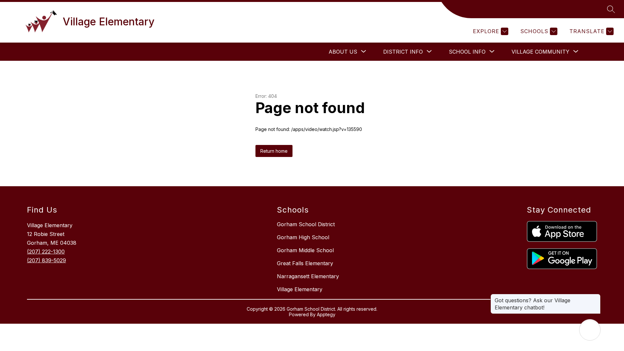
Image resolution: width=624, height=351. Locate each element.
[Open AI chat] (590, 330)
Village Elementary (299, 289)
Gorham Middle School (305, 250)
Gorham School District (306, 224)
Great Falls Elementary (305, 263)
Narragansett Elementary (308, 276)
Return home (274, 151)
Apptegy (326, 314)
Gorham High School (303, 237)
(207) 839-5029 (46, 260)
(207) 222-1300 (46, 251)
